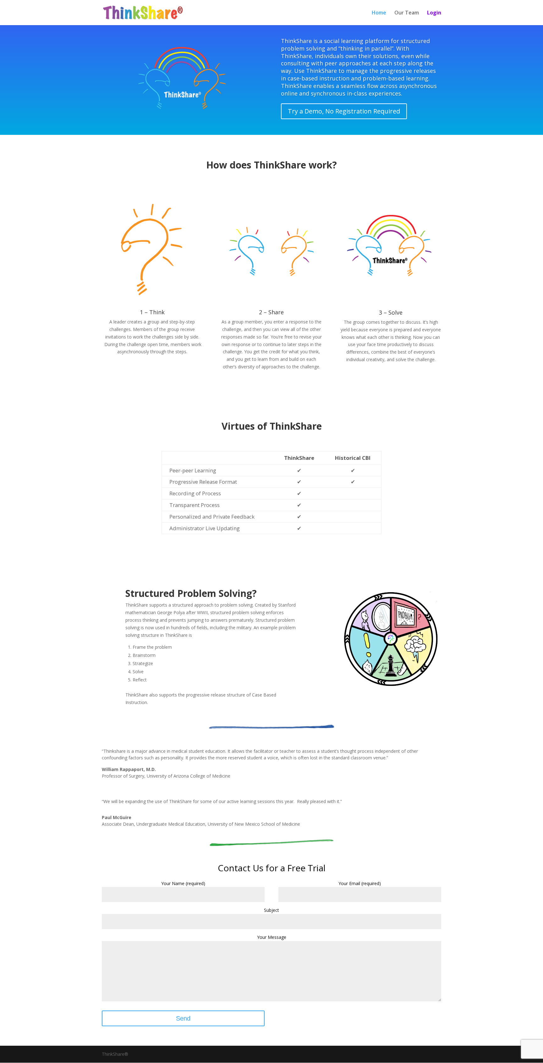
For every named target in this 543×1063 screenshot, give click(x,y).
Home (379, 13)
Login (434, 13)
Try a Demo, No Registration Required (344, 111)
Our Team (406, 13)
